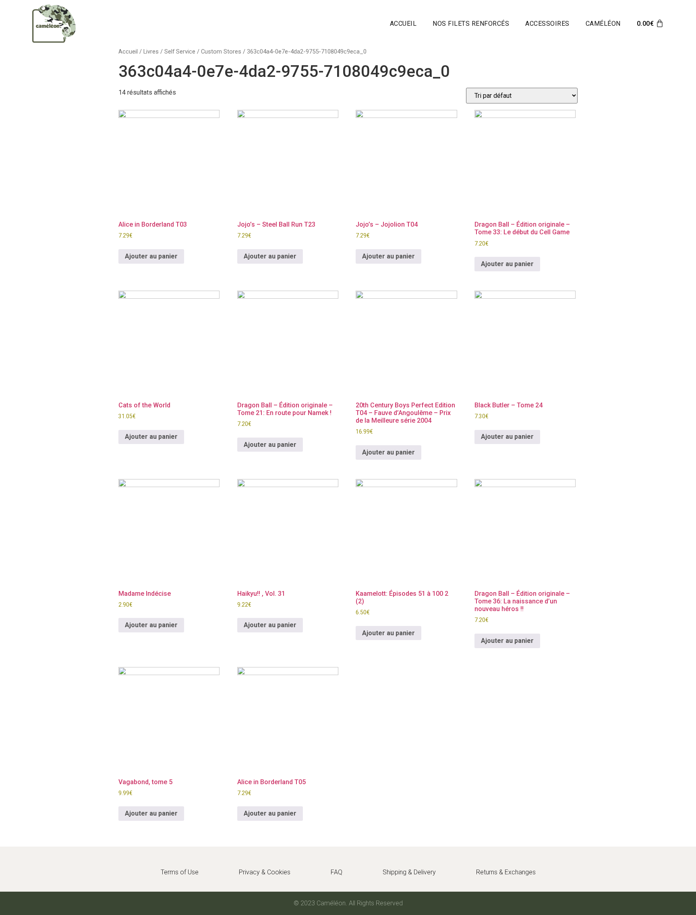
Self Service (179, 51)
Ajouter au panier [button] (151, 256)
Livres (151, 51)
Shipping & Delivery (409, 872)
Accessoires (547, 23)
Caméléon (603, 23)
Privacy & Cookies (264, 872)
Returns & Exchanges (506, 872)
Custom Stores (221, 51)
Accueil (403, 23)
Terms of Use (180, 872)
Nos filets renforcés (471, 23)
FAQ (336, 872)
